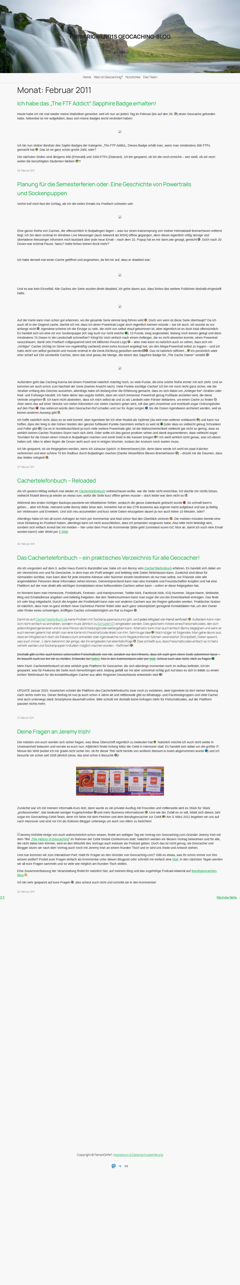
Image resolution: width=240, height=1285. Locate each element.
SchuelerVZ (106, 624)
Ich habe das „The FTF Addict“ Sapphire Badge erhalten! (86, 103)
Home (87, 77)
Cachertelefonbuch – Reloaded (56, 480)
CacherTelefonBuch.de (51, 619)
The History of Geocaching (50, 839)
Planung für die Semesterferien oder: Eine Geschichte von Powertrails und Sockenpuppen (104, 188)
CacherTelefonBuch (158, 568)
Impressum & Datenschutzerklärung (138, 1155)
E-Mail (63, 531)
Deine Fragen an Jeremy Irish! (54, 731)
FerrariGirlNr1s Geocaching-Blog (120, 36)
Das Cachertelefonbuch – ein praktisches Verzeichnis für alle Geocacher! (108, 557)
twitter (95, 659)
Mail (152, 659)
